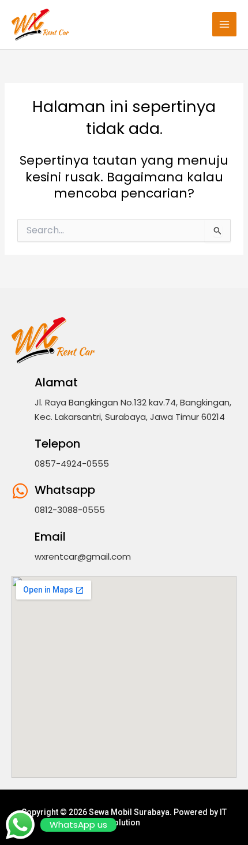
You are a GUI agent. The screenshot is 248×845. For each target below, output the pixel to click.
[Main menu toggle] (224, 24)
